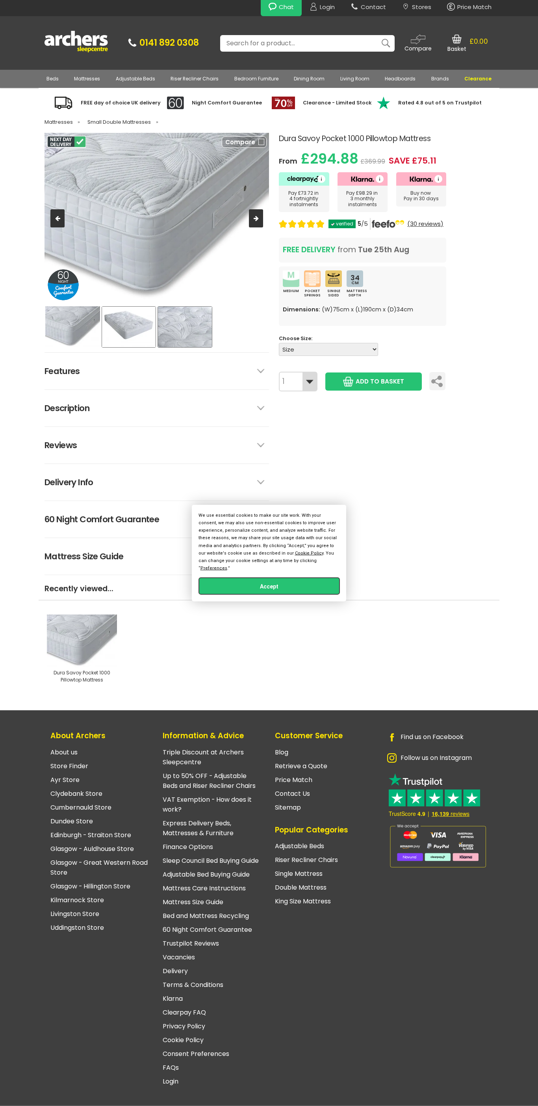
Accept (269, 586)
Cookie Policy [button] (309, 552)
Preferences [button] (213, 568)
